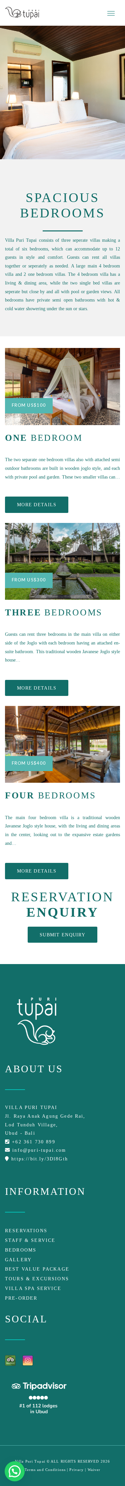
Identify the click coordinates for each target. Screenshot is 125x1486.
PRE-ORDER (21, 1298)
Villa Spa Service (33, 1288)
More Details (36, 504)
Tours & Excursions (37, 1278)
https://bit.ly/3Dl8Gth (38, 1158)
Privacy (76, 1470)
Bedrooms (20, 1250)
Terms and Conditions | (47, 1470)
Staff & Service (30, 1240)
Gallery (18, 1259)
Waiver (94, 1470)
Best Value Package (37, 1269)
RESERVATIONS (26, 1230)
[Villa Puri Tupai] (22, 13)
